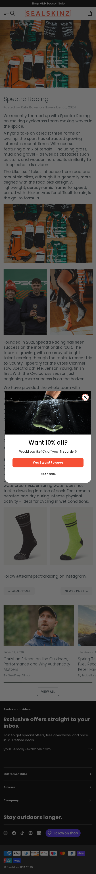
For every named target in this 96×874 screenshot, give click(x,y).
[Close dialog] (85, 397)
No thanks (47, 474)
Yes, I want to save (48, 462)
